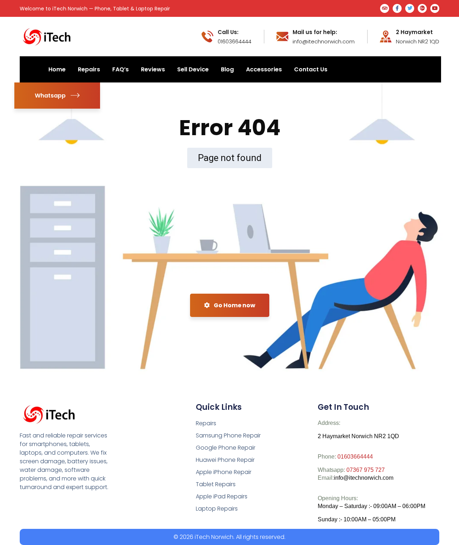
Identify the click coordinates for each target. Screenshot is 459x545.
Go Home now (234, 305)
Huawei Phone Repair (225, 460)
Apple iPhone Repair (223, 472)
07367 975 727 (365, 470)
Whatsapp (50, 95)
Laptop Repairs (217, 508)
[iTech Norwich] (48, 36)
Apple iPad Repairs (221, 496)
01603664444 (355, 457)
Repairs (206, 423)
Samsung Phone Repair (228, 435)
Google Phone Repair (225, 448)
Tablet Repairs (216, 484)
